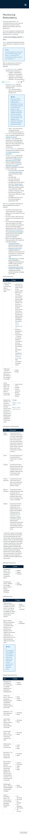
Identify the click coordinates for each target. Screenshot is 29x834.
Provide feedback (23, 832)
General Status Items (17, 172)
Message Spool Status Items (15, 267)
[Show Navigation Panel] (25, 5)
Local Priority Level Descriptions (16, 231)
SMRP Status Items (13, 258)
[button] (18, 82)
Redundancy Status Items (14, 248)
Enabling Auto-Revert (11, 137)
